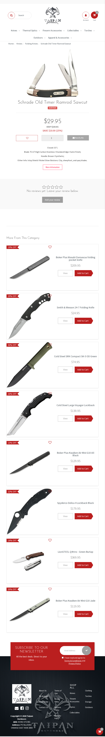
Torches (88, 30)
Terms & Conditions (73, 660)
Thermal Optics (30, 30)
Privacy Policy (75, 663)
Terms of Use (58, 692)
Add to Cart (82, 273)
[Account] (86, 17)
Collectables (73, 30)
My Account (43, 696)
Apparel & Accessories (58, 37)
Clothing (88, 690)
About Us (42, 690)
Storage (88, 702)
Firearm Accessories (52, 30)
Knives (14, 30)
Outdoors (38, 37)
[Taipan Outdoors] (52, 15)
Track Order (43, 702)
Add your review (52, 199)
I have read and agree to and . (74, 660)
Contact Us (43, 707)
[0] (99, 734)
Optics (72, 707)
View (65, 273)
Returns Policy (57, 708)
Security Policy (57, 717)
